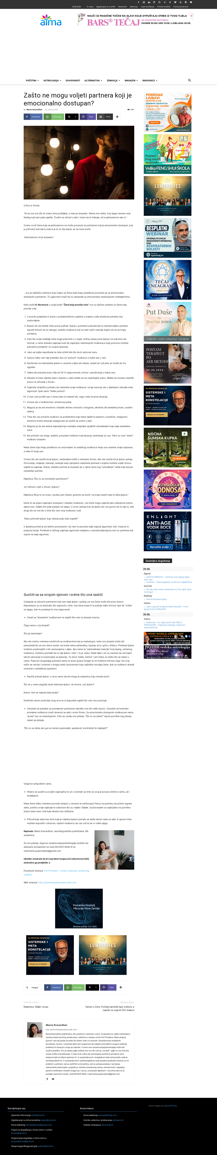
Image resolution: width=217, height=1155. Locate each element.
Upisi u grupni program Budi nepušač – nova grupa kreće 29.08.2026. (166, 607)
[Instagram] (143, 2)
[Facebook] (138, 2)
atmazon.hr (118, 1120)
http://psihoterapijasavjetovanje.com (57, 882)
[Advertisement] (108, 53)
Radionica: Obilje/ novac (36, 1006)
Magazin (130, 80)
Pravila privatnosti (180, 6)
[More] (117, 117)
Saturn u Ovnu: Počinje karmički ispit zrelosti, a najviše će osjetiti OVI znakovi (109, 1008)
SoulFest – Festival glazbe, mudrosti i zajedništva (169, 582)
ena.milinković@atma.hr (22, 1141)
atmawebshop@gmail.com (39, 1124)
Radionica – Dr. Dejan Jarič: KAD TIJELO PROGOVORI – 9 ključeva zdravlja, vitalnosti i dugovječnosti (165, 625)
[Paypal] (154, 2)
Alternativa (92, 80)
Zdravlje (112, 80)
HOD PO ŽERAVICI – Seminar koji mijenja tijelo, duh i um (167, 578)
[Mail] (54, 1079)
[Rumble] (159, 2)
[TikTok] (164, 2)
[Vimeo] (175, 2)
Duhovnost (73, 80)
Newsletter (122, 6)
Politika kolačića (163, 6)
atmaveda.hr (107, 1124)
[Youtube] (191, 2)
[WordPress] (185, 2)
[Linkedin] (149, 2)
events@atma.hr (19, 1133)
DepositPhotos (170, 1105)
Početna (31, 80)
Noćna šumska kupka (156, 599)
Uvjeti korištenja (147, 6)
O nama (90, 6)
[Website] (180, 2)
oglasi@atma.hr (48, 1120)
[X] (170, 2)
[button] (189, 80)
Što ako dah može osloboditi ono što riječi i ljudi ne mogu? (167, 590)
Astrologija (51, 80)
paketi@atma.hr (45, 1146)
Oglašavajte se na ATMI (105, 6)
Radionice (148, 80)
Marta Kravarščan (34, 109)
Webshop (134, 6)
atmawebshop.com (108, 1115)
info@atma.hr (38, 1115)
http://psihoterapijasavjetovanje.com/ (61, 1029)
